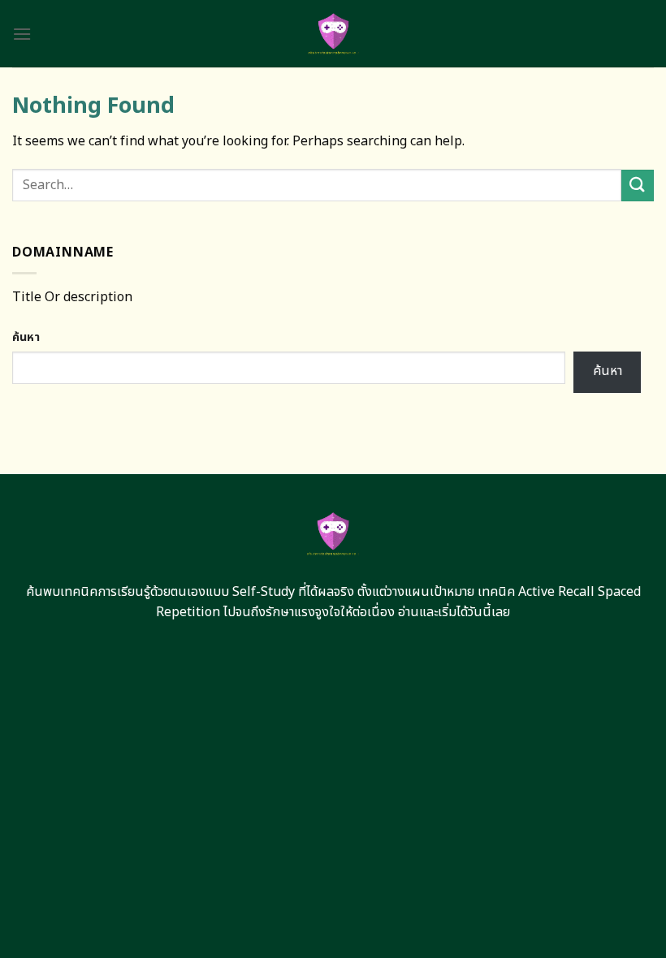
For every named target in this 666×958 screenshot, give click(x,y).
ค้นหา (26, 337)
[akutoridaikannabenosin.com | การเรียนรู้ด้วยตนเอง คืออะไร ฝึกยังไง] (333, 33)
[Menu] (22, 34)
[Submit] (637, 185)
